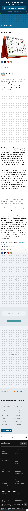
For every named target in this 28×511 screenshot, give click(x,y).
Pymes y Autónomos (19, 483)
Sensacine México (18, 496)
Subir (22, 443)
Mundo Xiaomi (5, 460)
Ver (14, 321)
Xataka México (5, 493)
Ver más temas (6, 430)
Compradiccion (5, 485)
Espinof (16, 463)
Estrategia (4, 410)
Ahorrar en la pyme (19, 421)
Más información (5, 509)
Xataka (3, 451)
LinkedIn (21, 391)
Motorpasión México (19, 500)
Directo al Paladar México (6, 501)
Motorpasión (17, 471)
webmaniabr (11, 246)
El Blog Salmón (18, 481)
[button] (10, 74)
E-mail (11, 62)
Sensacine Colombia (19, 498)
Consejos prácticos (6, 406)
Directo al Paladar (6, 471)
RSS (14, 391)
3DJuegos (16, 451)
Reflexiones (10, 249)
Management (5, 415)
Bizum (10, 25)
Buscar (26, 437)
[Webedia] (6, 444)
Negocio (4, 421)
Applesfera (4, 455)
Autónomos (17, 418)
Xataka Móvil (5, 453)
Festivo (25, 249)
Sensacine (16, 461)
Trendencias (5, 481)
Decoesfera (4, 483)
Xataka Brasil (5, 496)
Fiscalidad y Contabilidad (17, 411)
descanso (18, 249)
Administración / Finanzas (18, 406)
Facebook (2, 62)
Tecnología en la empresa (6, 424)
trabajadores (17, 424)
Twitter (5, 62)
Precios (5, 25)
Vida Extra (16, 453)
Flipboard (8, 62)
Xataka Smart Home (6, 458)
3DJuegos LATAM (18, 493)
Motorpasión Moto (18, 473)
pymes (3, 418)
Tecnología (17, 415)
